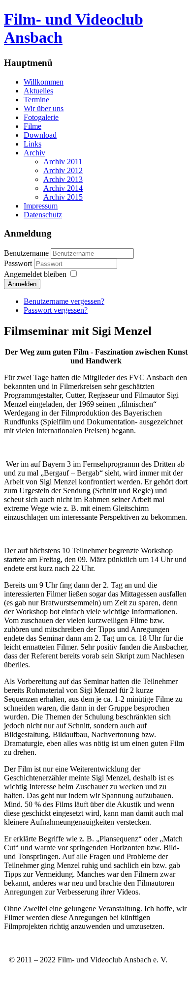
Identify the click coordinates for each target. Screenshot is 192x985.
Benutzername (26, 253)
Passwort (19, 263)
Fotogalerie (41, 117)
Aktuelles (38, 91)
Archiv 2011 (62, 161)
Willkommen (44, 82)
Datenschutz (43, 214)
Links (32, 144)
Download (40, 135)
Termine (36, 99)
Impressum (41, 206)
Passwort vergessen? (56, 310)
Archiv (34, 153)
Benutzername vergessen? (64, 301)
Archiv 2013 (63, 179)
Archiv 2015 (63, 197)
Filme (32, 126)
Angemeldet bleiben (35, 274)
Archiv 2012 (63, 170)
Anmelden (22, 284)
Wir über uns (44, 108)
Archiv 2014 (63, 188)
